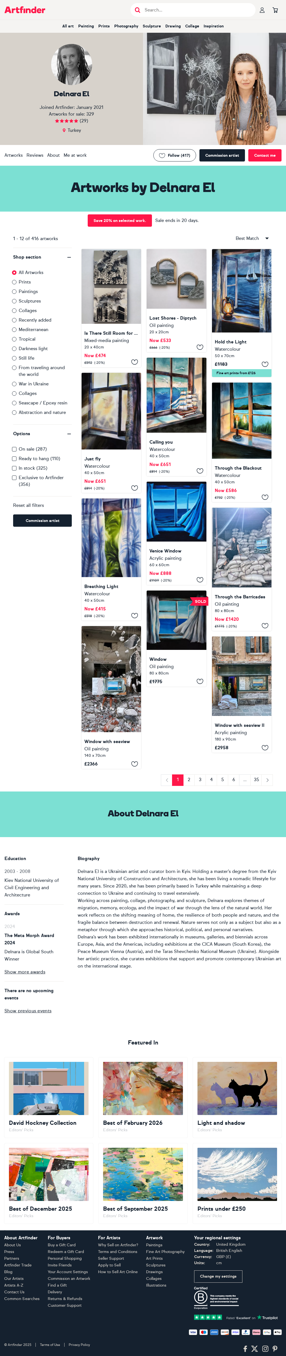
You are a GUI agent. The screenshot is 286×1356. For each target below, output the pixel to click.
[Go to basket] (275, 10)
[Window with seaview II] (241, 694)
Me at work (75, 155)
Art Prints (154, 1258)
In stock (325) (33, 468)
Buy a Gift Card (62, 1245)
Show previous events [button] (27, 1010)
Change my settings (218, 1276)
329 (90, 114)
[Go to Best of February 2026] (143, 1097)
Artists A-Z (13, 1285)
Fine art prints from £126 (236, 373)
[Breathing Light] (111, 559)
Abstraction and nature (42, 412)
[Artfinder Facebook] (245, 1349)
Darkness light (33, 348)
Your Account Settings (68, 1272)
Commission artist (222, 155)
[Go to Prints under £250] (237, 1183)
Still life (26, 358)
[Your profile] (262, 10)
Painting (86, 26)
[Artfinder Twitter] (254, 1349)
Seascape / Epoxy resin (43, 403)
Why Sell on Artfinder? (118, 1245)
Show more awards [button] (24, 972)
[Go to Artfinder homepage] (25, 10)
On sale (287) (33, 449)
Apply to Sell (109, 1265)
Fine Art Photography (165, 1251)
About (53, 155)
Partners (11, 1258)
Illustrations (156, 1285)
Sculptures (30, 301)
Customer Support (65, 1305)
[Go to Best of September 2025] (143, 1183)
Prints (104, 26)
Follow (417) (179, 155)
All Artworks (31, 272)
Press (9, 1251)
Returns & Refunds (65, 1298)
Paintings (28, 291)
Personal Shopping (65, 1258)
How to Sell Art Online (118, 1272)
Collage (192, 26)
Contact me (265, 155)
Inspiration (214, 26)
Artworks (13, 155)
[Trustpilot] (236, 1316)
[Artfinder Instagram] (265, 1349)
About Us (12, 1245)
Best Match (247, 238)
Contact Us (14, 1292)
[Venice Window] (176, 533)
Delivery (55, 1292)
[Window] (176, 639)
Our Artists (14, 1278)
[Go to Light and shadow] (237, 1097)
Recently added (35, 320)
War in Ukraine (34, 384)
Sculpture (152, 26)
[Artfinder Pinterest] (275, 1349)
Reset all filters (28, 505)
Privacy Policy (79, 1345)
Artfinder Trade (18, 1265)
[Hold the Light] (241, 313)
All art (68, 26)
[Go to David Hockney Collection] (48, 1097)
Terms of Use (50, 1345)
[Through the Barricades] (241, 569)
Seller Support (111, 1258)
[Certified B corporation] (216, 1297)
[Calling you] (176, 417)
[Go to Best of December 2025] (48, 1183)
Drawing (173, 26)
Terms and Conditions (117, 1251)
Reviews (35, 155)
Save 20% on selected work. (120, 220)
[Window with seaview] (111, 697)
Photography (126, 26)
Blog (8, 1272)
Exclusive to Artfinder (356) (41, 481)
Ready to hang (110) (39, 458)
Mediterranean (33, 329)
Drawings (154, 1272)
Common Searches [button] (22, 1298)
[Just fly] (111, 433)
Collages (28, 310)
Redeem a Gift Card (66, 1251)
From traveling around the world (42, 371)
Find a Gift (57, 1285)
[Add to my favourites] (134, 362)
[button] (42, 257)
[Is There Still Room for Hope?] (111, 308)
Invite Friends (60, 1265)
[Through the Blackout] (241, 442)
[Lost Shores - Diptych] (176, 300)
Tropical (27, 339)
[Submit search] (137, 10)
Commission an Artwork (69, 1278)
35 (256, 779)
